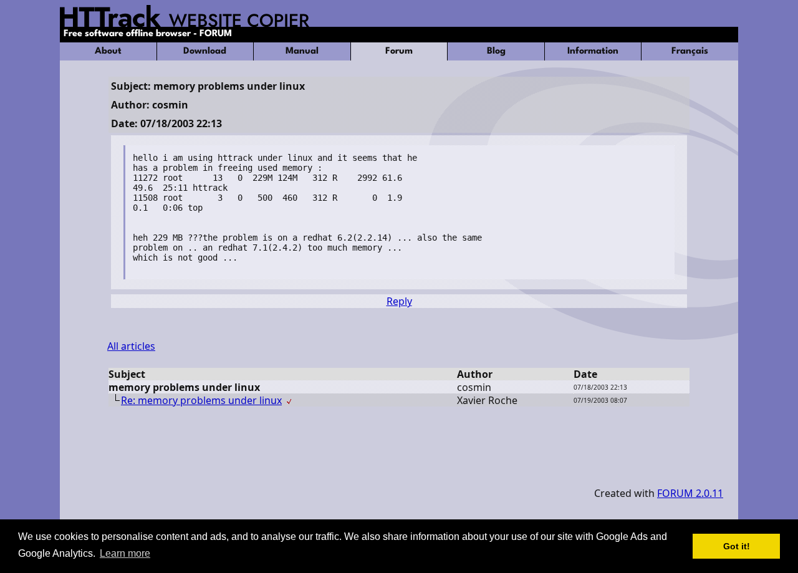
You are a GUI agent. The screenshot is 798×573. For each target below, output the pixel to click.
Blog (496, 51)
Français (689, 51)
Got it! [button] (736, 546)
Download (204, 51)
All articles (131, 346)
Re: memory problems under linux (201, 400)
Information (592, 51)
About (108, 51)
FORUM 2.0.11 (690, 493)
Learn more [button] (125, 553)
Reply (399, 301)
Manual (302, 51)
